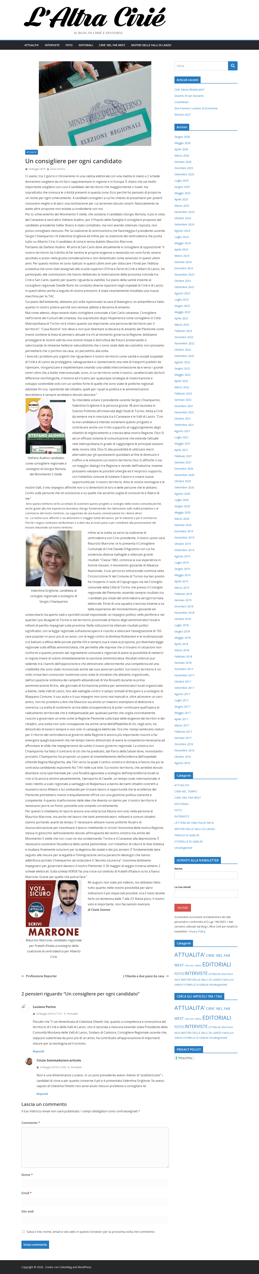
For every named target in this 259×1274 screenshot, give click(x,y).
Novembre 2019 (184, 537)
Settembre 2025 (184, 174)
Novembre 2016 (184, 750)
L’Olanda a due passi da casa (143, 976)
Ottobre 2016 (182, 756)
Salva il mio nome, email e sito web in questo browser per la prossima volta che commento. (91, 1232)
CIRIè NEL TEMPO (185, 791)
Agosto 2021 (182, 431)
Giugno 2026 (182, 137)
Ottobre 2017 (182, 681)
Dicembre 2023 (183, 268)
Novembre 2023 (184, 274)
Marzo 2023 (181, 324)
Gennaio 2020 (183, 525)
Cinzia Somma (57, 169)
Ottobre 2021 (182, 418)
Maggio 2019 (182, 575)
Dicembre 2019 (183, 531)
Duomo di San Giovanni (188, 96)
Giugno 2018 (182, 631)
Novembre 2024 (184, 212)
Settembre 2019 (184, 550)
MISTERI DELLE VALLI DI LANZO (151, 45)
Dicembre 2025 (183, 168)
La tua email (182, 887)
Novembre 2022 (184, 343)
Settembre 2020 (184, 487)
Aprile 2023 (181, 318)
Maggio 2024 (182, 243)
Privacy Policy (197, 931)
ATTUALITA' (31, 152)
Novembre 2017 (184, 675)
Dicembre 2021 (183, 406)
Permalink (72, 1013)
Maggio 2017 (182, 713)
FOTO (69, 45)
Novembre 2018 (184, 612)
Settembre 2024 (184, 224)
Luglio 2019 (181, 562)
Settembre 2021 (184, 425)
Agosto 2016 (182, 763)
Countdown (181, 102)
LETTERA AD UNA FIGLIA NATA (194, 822)
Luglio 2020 (181, 500)
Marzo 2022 (181, 387)
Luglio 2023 (181, 299)
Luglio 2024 (181, 237)
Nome (27, 1175)
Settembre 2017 (184, 688)
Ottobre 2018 (182, 619)
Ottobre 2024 (182, 218)
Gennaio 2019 (183, 600)
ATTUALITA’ (31, 45)
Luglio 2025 (181, 180)
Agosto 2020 (182, 493)
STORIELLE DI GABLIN (188, 841)
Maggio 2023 (182, 312)
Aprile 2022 (181, 381)
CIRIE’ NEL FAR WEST (112, 45)
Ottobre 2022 (182, 349)
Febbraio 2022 (183, 393)
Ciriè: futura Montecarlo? (189, 89)
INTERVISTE (52, 45)
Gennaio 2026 (183, 162)
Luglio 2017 (181, 700)
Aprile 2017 (181, 719)
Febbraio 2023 (183, 331)
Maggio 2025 (182, 193)
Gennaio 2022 (183, 400)
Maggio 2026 (182, 143)
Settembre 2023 (184, 287)
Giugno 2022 (182, 368)
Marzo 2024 (181, 255)
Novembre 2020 (184, 475)
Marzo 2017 (181, 725)
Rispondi (38, 1051)
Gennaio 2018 (183, 663)
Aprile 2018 (181, 644)
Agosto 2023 (182, 293)
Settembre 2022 (184, 356)
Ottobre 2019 (182, 544)
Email (26, 1193)
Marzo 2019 (181, 587)
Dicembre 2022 (183, 337)
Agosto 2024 (182, 230)
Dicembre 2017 (183, 669)
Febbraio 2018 (183, 656)
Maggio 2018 (182, 637)
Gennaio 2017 (183, 738)
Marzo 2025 (181, 205)
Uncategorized (183, 848)
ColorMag (66, 1267)
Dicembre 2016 (183, 744)
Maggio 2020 (182, 512)
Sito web (27, 1211)
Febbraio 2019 (183, 594)
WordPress (84, 1267)
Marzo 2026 (181, 155)
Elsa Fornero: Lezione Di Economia (195, 108)
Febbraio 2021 (183, 456)
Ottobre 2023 (182, 281)
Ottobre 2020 (182, 481)
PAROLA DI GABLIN (186, 835)
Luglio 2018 (181, 625)
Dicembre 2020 (183, 468)
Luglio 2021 (181, 437)
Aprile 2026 (181, 149)
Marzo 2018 (181, 650)
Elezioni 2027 (182, 114)
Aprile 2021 (181, 450)
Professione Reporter (41, 976)
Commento (30, 1123)
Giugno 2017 (182, 706)
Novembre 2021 (184, 412)
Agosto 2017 (182, 694)
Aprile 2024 (181, 249)
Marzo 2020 (181, 518)
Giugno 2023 (182, 306)
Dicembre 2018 (183, 606)
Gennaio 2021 (183, 462)
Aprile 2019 (181, 581)
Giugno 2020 (182, 506)
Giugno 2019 (182, 569)
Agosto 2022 (182, 362)
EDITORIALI (86, 45)
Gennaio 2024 (183, 262)
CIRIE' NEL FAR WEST (187, 797)
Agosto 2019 (182, 556)
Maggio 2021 (182, 443)
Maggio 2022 (182, 374)
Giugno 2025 (182, 187)
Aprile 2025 (181, 199)
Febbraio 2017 (183, 731)
